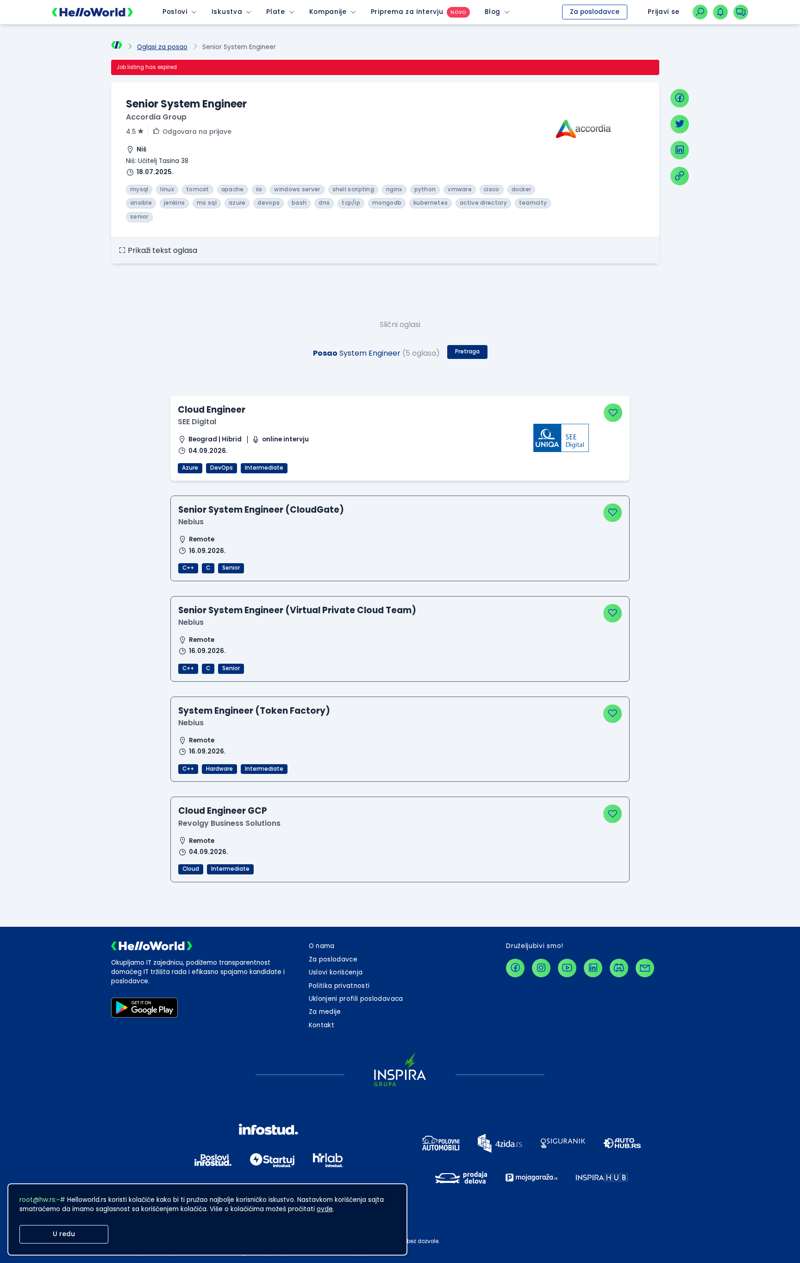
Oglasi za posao (162, 47)
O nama (322, 946)
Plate (275, 11)
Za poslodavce (594, 11)
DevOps (221, 467)
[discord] (619, 968)
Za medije (325, 1011)
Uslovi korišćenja (336, 972)
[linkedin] (679, 150)
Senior (231, 568)
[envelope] (645, 968)
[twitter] (679, 124)
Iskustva (227, 11)
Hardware (219, 769)
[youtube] (567, 968)
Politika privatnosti (339, 985)
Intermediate (264, 467)
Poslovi (175, 11)
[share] (679, 176)
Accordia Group (156, 117)
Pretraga (467, 351)
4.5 (131, 131)
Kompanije (328, 11)
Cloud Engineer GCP (222, 810)
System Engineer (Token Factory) (254, 710)
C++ (188, 568)
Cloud (190, 869)
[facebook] (679, 98)
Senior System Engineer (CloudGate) (261, 509)
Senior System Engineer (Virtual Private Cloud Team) (297, 610)
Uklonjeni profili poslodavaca (356, 998)
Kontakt (321, 1025)
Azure (190, 467)
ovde (325, 1209)
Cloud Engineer (211, 409)
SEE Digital (197, 421)
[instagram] (541, 968)
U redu (64, 1234)
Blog (492, 11)
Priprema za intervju (407, 11)
